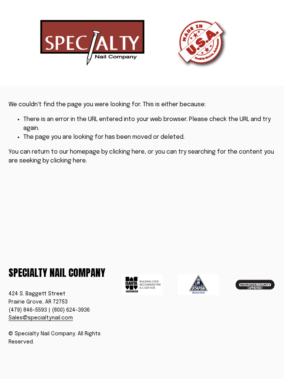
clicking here (127, 152)
